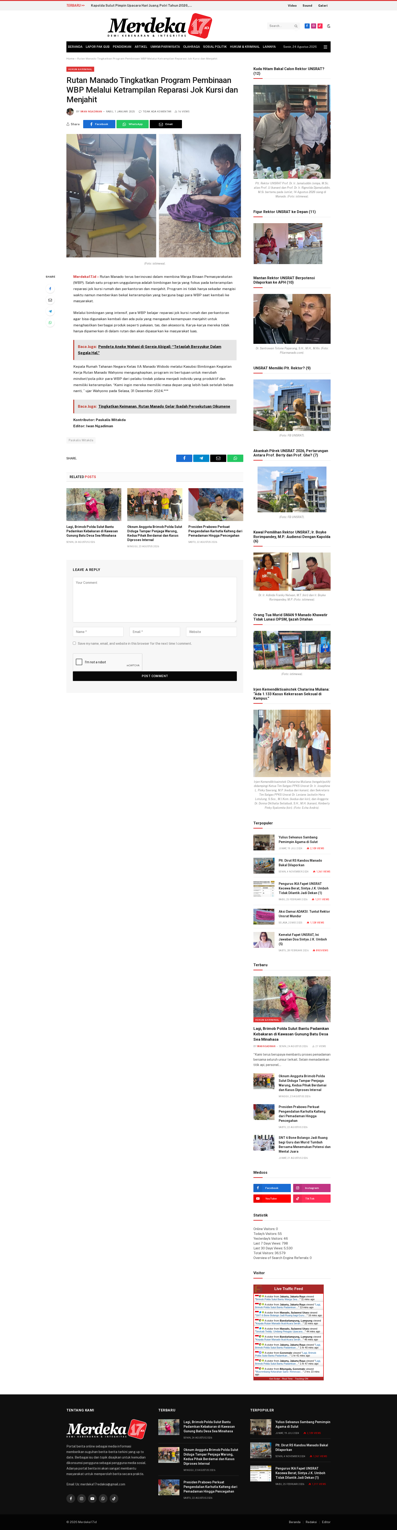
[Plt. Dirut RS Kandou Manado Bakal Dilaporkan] (264, 866)
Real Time (287, 1378)
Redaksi (311, 1522)
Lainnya (269, 46)
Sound (307, 5)
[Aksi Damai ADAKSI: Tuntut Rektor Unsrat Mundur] (264, 917)
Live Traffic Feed (288, 1289)
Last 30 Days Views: (268, 1248)
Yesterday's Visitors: (268, 1238)
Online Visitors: (264, 1229)
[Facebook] (50, 288)
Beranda (75, 46)
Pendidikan (122, 46)
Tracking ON (301, 1378)
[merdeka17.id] (159, 25)
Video (292, 5)
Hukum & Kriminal (245, 46)
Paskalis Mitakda (81, 440)
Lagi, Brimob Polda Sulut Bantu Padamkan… (288, 1306)
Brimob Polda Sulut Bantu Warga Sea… (278, 1299)
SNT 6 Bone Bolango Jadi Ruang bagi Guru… (281, 1315)
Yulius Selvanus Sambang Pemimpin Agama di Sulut (298, 839)
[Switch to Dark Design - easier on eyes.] (328, 26)
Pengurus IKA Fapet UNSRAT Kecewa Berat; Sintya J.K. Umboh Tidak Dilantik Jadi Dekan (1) (304, 888)
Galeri (323, 5)
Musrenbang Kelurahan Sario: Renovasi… (279, 1371)
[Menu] (325, 47)
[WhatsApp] (50, 322)
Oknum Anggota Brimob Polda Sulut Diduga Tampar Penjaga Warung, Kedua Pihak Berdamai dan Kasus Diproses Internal (154, 533)
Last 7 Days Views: (267, 1243)
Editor (326, 1522)
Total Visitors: (264, 1253)
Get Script (274, 1378)
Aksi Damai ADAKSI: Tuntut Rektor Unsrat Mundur (304, 914)
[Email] (50, 300)
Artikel (141, 46)
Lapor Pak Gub (98, 46)
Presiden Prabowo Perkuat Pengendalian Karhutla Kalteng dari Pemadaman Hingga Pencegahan (215, 531)
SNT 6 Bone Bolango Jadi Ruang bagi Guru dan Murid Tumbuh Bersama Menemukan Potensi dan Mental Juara (305, 1144)
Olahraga (191, 46)
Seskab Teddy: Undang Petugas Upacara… (280, 1331)
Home (70, 58)
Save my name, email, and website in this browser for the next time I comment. (135, 643)
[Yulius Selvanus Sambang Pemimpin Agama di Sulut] (264, 842)
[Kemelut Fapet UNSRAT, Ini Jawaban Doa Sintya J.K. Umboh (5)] (264, 940)
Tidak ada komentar (157, 111)
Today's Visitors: (265, 1234)
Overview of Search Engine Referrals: (281, 1258)
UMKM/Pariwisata (165, 46)
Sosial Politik (215, 46)
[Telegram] (50, 311)
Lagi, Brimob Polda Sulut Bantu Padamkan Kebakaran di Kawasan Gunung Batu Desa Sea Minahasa (142, 5)
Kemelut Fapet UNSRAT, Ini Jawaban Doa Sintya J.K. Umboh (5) (303, 939)
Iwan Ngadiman (91, 111)
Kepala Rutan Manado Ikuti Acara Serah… (279, 1323)
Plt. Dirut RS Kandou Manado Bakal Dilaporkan (300, 863)
